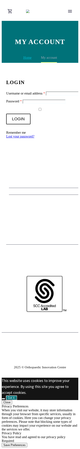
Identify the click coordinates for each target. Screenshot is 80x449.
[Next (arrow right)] (72, 224)
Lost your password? (20, 136)
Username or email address (25, 93)
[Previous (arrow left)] (7, 224)
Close (6, 402)
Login (18, 119)
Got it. (11, 397)
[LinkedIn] (37, 343)
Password (14, 101)
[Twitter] (43, 343)
